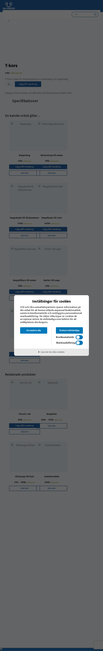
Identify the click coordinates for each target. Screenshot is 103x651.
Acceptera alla (33, 330)
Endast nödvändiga (69, 330)
